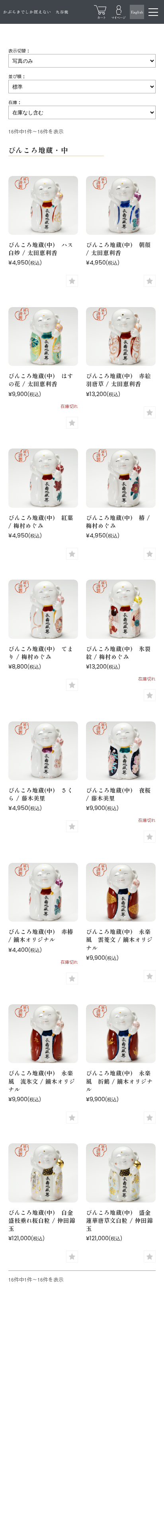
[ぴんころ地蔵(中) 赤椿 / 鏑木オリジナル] (43, 893)
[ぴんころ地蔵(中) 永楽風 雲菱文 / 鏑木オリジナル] (121, 893)
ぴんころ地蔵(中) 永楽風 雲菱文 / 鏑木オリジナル (119, 939)
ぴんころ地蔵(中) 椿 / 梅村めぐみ (118, 521)
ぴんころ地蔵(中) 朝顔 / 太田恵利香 (118, 248)
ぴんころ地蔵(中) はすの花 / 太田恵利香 (40, 379)
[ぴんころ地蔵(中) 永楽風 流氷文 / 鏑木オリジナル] (43, 1034)
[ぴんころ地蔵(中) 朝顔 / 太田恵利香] (121, 206)
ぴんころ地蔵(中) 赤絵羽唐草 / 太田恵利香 (118, 379)
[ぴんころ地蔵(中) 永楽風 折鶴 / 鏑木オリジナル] (121, 1034)
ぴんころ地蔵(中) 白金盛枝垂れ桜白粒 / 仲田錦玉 (41, 1220)
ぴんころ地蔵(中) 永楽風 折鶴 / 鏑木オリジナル (119, 1081)
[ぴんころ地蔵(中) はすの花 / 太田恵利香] (43, 337)
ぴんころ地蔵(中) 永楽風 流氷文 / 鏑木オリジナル (41, 1081)
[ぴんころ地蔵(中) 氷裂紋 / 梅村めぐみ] (121, 610)
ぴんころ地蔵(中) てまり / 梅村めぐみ (40, 652)
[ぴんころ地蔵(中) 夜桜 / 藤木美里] (121, 751)
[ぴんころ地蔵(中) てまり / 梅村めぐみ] (43, 610)
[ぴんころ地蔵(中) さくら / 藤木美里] (43, 751)
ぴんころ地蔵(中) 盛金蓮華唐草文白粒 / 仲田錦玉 (119, 1220)
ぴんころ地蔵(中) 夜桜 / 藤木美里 (118, 794)
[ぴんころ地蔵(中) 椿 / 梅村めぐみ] (121, 479)
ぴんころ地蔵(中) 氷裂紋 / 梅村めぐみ (118, 652)
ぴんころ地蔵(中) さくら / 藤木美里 (40, 794)
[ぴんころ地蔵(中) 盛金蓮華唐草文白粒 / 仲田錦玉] (121, 1173)
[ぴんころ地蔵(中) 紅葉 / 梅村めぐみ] (43, 479)
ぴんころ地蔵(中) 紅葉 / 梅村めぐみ (40, 521)
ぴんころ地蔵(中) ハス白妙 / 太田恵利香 (40, 248)
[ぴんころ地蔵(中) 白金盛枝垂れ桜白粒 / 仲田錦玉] (43, 1173)
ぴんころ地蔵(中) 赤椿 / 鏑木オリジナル (40, 935)
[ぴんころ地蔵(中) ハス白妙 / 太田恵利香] (43, 206)
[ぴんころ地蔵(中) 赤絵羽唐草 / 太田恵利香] (121, 337)
